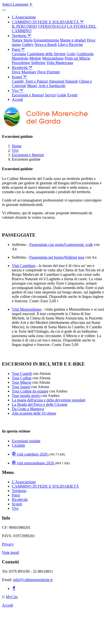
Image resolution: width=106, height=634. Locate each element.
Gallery (28, 44)
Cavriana (19, 54)
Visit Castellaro (23, 266)
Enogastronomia (46, 40)
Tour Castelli (22, 373)
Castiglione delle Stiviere (46, 54)
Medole (35, 58)
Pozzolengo (21, 63)
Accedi (17, 99)
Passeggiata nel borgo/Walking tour (56, 257)
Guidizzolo (85, 54)
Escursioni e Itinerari (28, 95)
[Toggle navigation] (4, 10)
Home (16, 146)
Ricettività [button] (20, 67)
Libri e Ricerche (70, 44)
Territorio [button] (19, 36)
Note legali (10, 552)
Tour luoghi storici (26, 395)
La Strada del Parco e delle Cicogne (40, 404)
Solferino (38, 63)
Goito (71, 54)
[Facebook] (14, 588)
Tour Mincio (21, 382)
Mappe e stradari (73, 40)
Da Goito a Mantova (28, 409)
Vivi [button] (15, 91)
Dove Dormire (48, 72)
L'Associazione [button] (24, 17)
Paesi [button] (16, 49)
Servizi (50, 95)
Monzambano (53, 58)
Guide (61, 95)
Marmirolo (20, 58)
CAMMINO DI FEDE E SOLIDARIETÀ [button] (46, 22)
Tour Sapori (21, 387)
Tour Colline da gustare (30, 391)
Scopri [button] (17, 77)
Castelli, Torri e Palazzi (30, 81)
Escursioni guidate (26, 441)
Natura (17, 40)
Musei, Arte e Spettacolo (46, 86)
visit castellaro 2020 (32, 454)
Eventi (72, 95)
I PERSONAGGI (52, 26)
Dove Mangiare (24, 72)
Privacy (8, 544)
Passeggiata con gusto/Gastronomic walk (61, 244)
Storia (28, 40)
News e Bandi (46, 44)
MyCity (12, 597)
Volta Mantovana (59, 63)
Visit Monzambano (26, 309)
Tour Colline (22, 378)
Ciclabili (18, 445)
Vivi (15, 150)
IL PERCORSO (24, 26)
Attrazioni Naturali (63, 81)
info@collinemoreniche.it (33, 580)
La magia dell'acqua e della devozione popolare (49, 400)
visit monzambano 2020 (35, 463)
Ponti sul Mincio (77, 58)
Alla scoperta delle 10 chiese (34, 413)
